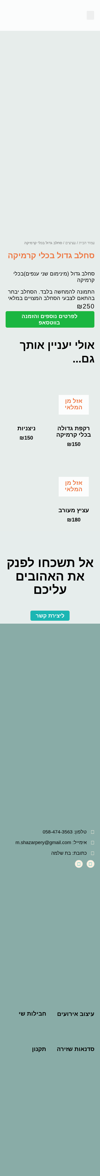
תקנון (39, 1049)
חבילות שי (32, 1013)
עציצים (70, 243)
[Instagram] (79, 864)
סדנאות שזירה (75, 1049)
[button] (90, 15)
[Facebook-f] (90, 864)
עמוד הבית (87, 243)
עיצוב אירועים (75, 1014)
